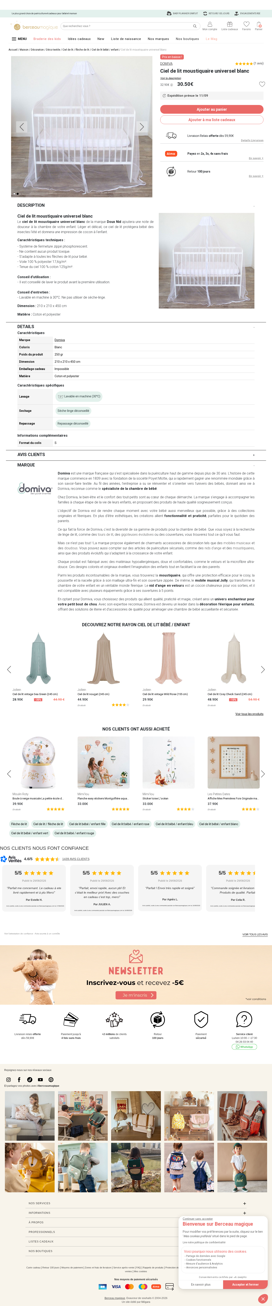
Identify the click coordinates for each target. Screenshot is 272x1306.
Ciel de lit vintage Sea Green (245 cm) (35, 694)
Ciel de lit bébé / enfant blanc (218, 824)
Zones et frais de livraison (98, 1267)
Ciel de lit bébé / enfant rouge (74, 833)
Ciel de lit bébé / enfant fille (87, 824)
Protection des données (177, 1267)
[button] (263, 1299)
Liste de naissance (126, 39)
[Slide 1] (18, 194)
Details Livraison (252, 140)
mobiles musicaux (237, 543)
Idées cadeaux (79, 39)
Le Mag (211, 39)
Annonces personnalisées (201, 1267)
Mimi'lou (83, 794)
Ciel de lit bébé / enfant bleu (174, 824)
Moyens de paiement (72, 1267)
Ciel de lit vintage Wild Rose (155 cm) (165, 694)
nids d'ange (213, 548)
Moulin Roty (20, 794)
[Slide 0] (14, 194)
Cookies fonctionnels (198, 1259)
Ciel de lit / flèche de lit (75, 49)
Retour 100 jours (51, 1267)
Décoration (37, 49)
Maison (24, 49)
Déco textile (53, 49)
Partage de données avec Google (205, 1256)
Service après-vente (123, 1267)
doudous (71, 548)
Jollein (17, 689)
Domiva (60, 340)
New (101, 39)
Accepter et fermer (245, 1284)
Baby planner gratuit (185, 13)
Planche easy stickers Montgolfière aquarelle (105, 798)
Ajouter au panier (212, 109)
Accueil (12, 49)
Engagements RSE (250, 13)
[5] (121, 705)
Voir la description (170, 78)
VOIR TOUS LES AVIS (255, 934)
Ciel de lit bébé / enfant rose (130, 824)
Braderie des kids (47, 39)
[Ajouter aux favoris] (262, 84)
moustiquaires (243, 548)
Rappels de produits (153, 1267)
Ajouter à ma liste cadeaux (211, 120)
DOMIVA (166, 64)
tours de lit (105, 535)
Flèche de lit (19, 824)
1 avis (258, 63)
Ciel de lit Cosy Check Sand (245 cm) (230, 694)
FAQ (138, 1267)
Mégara (145, 1301)
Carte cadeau (33, 1267)
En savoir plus (201, 1284)
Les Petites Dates (219, 794)
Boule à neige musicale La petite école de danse (42, 798)
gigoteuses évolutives (137, 535)
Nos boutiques (187, 39)
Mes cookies (140, 1271)
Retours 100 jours (218, 13)
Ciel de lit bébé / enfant (105, 49)
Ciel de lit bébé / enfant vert (29, 833)
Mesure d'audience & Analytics (204, 1263)
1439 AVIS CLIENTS (75, 859)
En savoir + (256, 158)
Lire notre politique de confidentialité (204, 1242)
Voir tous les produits (249, 714)
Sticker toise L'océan (155, 798)
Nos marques (158, 39)
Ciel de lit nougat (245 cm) (93, 694)
